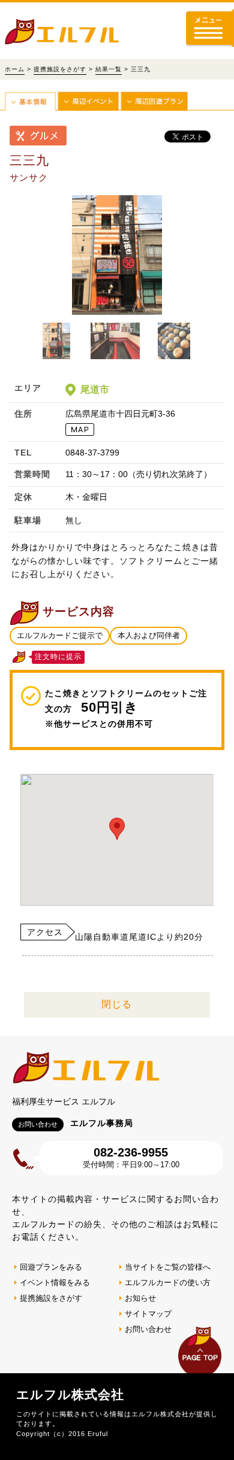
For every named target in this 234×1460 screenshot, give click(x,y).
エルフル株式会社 (70, 1394)
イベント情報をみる (55, 1282)
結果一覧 (108, 69)
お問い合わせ (148, 1329)
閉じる (116, 1004)
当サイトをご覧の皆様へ (168, 1266)
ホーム (15, 69)
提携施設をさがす (60, 69)
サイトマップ (148, 1313)
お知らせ (140, 1298)
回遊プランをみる (51, 1266)
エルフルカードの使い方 (168, 1282)
